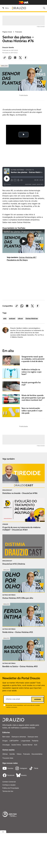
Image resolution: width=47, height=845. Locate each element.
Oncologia (6, 745)
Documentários (37, 754)
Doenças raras (33, 737)
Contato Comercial (9, 782)
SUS (35, 745)
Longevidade (25, 741)
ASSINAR (37, 699)
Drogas (5, 741)
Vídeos (19, 754)
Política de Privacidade (10, 788)
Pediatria (35, 741)
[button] (4, 57)
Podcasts (26, 754)
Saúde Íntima (16, 745)
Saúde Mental (27, 745)
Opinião (12, 754)
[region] (18, 280)
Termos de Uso (7, 791)
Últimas (5, 754)
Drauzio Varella (8, 47)
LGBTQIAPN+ (14, 741)
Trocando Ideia (7, 758)
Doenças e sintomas (19, 737)
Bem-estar (6, 737)
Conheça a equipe (8, 785)
